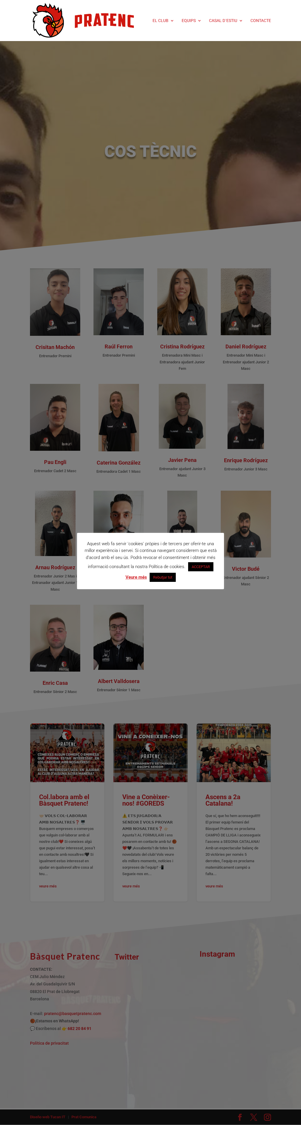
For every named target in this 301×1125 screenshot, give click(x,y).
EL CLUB (160, 20)
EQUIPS (189, 20)
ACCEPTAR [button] (201, 567)
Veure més (136, 577)
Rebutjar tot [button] (162, 577)
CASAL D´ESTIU (223, 20)
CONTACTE (260, 20)
